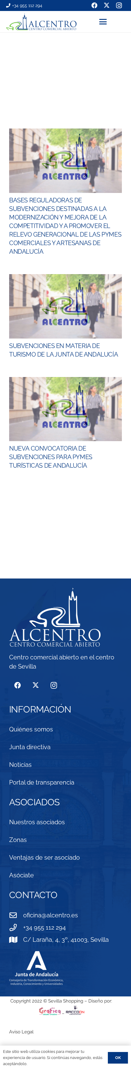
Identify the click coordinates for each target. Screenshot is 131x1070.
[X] (35, 685)
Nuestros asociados (37, 822)
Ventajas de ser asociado (44, 857)
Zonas (18, 839)
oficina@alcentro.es (50, 915)
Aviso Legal (21, 1032)
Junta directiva (30, 747)
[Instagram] (53, 685)
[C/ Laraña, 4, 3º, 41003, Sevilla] (16, 939)
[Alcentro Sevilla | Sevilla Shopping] (41, 21)
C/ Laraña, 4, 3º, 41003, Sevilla (66, 939)
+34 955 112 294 (44, 927)
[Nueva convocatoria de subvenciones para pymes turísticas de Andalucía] (65, 409)
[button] (112, 21)
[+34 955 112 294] (16, 927)
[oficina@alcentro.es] (16, 915)
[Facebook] (17, 685)
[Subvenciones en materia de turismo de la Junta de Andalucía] (65, 306)
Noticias (20, 764)
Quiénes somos (31, 729)
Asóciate (21, 875)
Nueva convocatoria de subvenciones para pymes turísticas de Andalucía (50, 457)
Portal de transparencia (41, 782)
